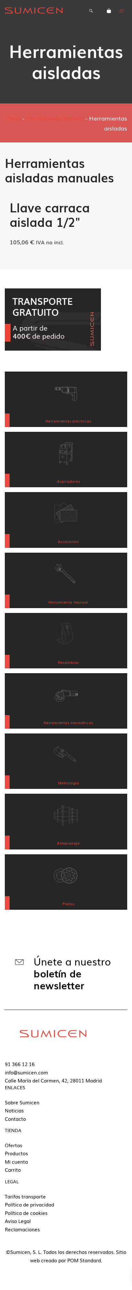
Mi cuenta (16, 1161)
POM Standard (84, 1260)
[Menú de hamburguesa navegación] (121, 10)
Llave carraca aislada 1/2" (50, 214)
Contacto (15, 1118)
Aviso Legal (18, 1220)
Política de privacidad (29, 1204)
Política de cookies (26, 1212)
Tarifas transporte (25, 1196)
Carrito (13, 1169)
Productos (16, 1153)
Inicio (13, 118)
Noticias (14, 1110)
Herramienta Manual (55, 118)
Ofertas (13, 1145)
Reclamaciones (22, 1229)
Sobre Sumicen (22, 1102)
